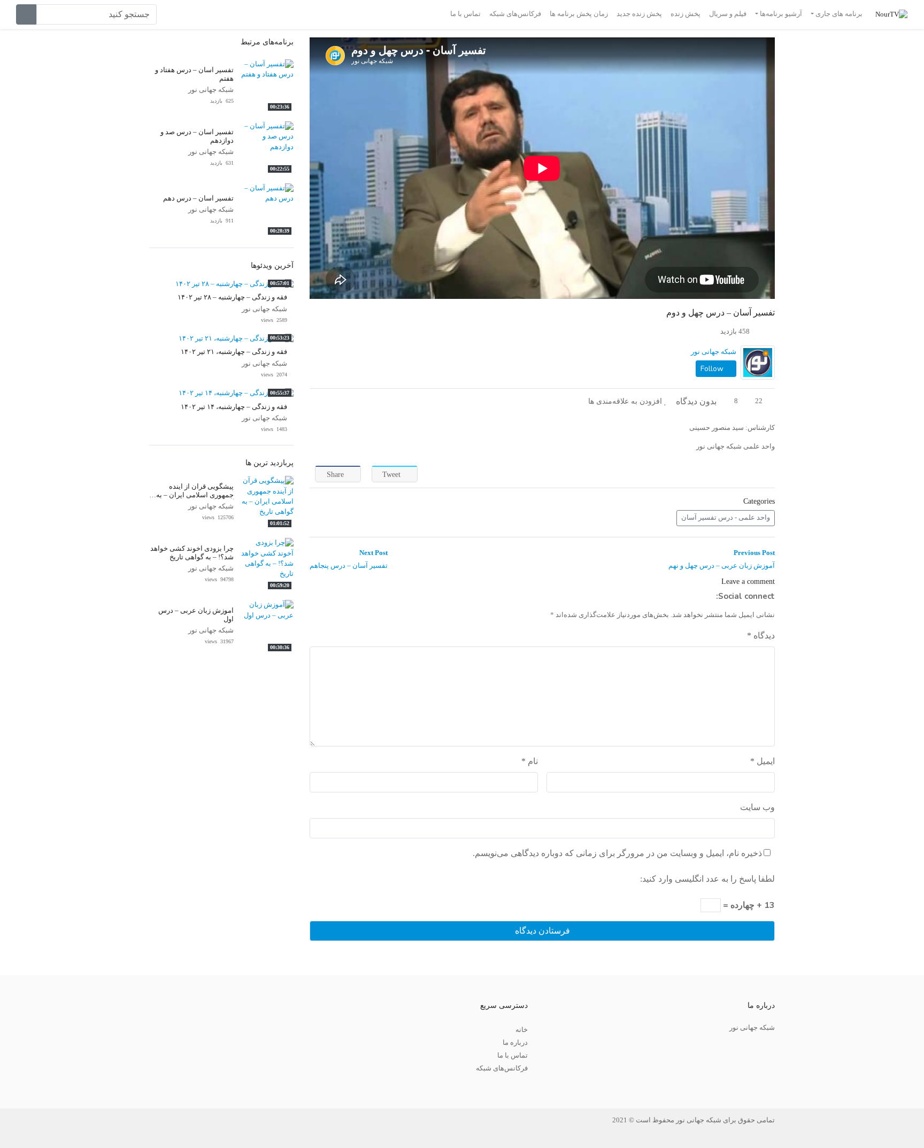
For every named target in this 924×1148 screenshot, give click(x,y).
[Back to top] (30, 1086)
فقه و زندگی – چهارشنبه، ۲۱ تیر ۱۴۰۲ (234, 352)
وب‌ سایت (757, 807)
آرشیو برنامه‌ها (781, 14)
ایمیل (762, 761)
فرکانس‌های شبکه (515, 14)
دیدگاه (761, 635)
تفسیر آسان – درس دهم (198, 198)
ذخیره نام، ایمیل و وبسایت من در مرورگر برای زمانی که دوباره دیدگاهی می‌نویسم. (617, 853)
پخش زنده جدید (639, 14)
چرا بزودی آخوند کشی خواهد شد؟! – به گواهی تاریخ (192, 552)
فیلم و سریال (727, 14)
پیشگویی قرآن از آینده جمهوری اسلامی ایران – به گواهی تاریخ (195, 495)
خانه (521, 1030)
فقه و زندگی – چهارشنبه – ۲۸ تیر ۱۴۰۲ (232, 297)
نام (529, 761)
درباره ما (515, 1042)
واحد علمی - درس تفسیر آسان (725, 517)
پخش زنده (685, 14)
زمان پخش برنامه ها (579, 14)
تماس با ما (465, 14)
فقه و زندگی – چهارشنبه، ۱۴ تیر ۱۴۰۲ (234, 407)
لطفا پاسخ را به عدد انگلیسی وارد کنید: (707, 878)
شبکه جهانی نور (713, 352)
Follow (713, 369)
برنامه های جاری (839, 14)
